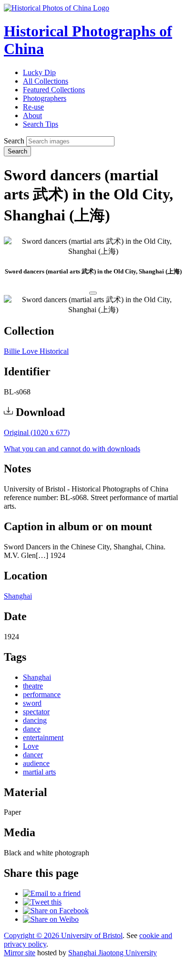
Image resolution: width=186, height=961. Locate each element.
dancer (33, 755)
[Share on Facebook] (56, 910)
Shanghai (18, 596)
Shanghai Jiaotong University (112, 953)
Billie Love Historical (36, 351)
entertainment (43, 737)
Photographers (44, 98)
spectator (36, 712)
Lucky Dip (39, 72)
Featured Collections (54, 90)
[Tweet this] (42, 902)
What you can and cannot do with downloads (72, 449)
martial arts (39, 772)
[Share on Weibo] (51, 919)
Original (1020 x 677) (37, 432)
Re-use (33, 107)
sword (32, 703)
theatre (33, 686)
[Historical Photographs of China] (56, 8)
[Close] (93, 293)
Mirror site (19, 953)
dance (32, 729)
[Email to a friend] (52, 893)
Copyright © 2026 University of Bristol (63, 935)
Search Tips (40, 124)
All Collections (45, 81)
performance (42, 694)
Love (31, 746)
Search (14, 141)
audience (36, 763)
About (32, 115)
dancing (35, 720)
